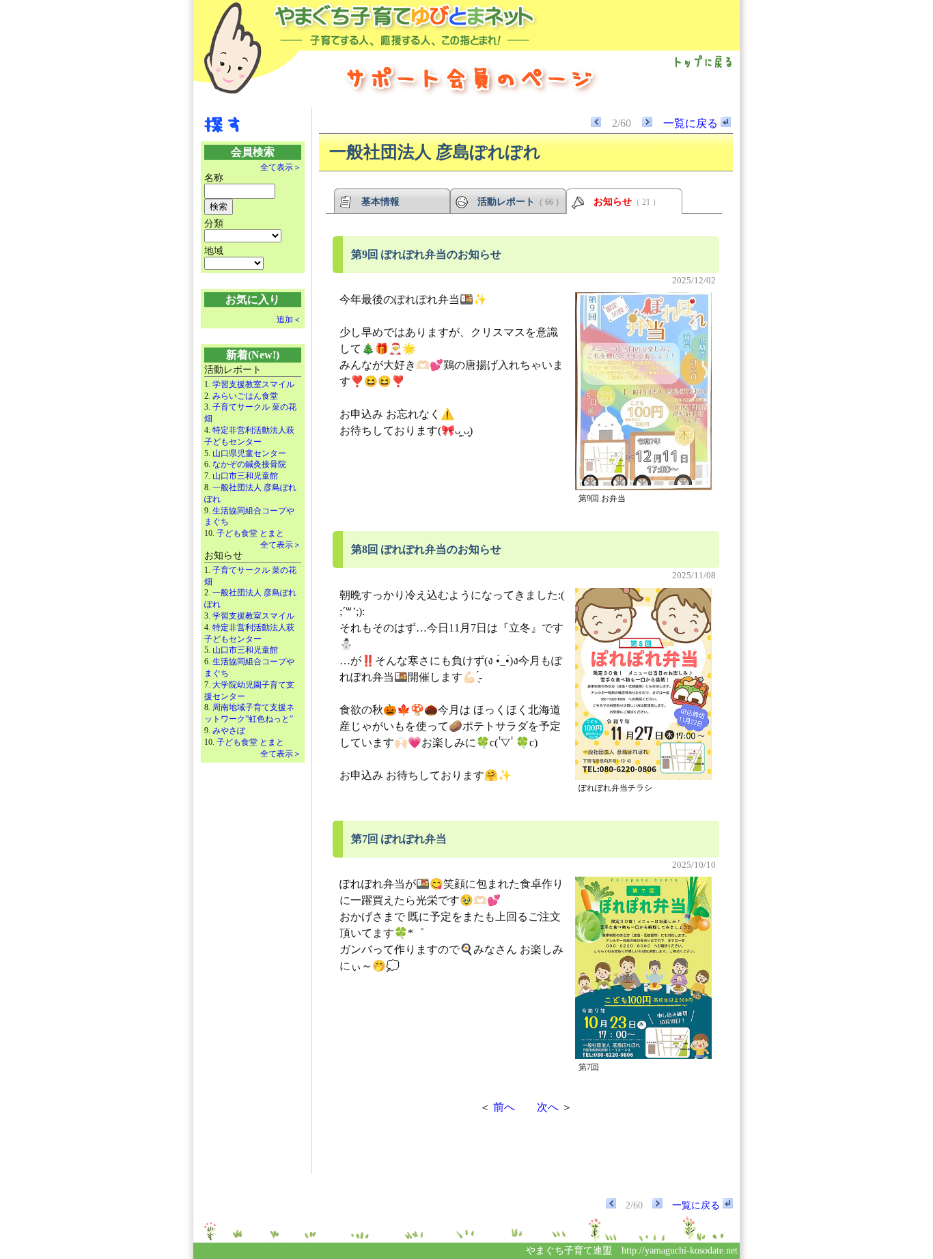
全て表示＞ (280, 167)
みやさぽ (228, 730)
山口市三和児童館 (245, 476)
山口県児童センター (249, 453)
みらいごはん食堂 (245, 396)
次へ (548, 1107)
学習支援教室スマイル (253, 384)
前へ (504, 1107)
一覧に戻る (692, 123)
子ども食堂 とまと (250, 533)
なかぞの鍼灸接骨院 (249, 464)
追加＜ (289, 319)
